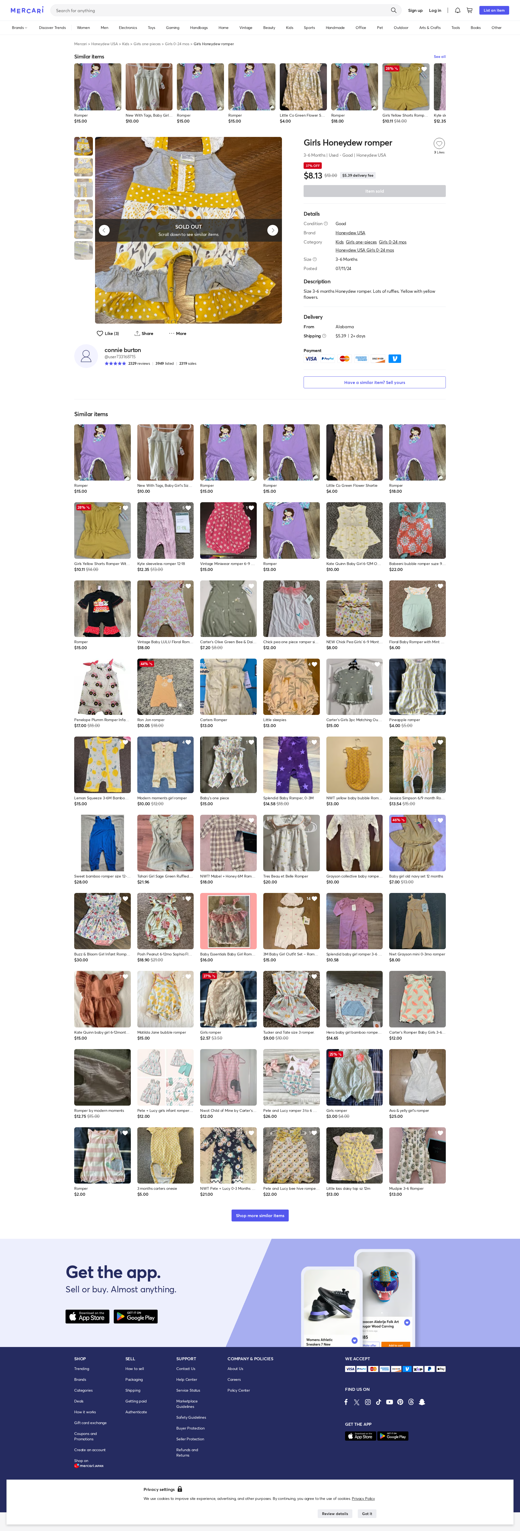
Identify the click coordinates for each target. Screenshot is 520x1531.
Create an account (90, 1449)
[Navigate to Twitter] (357, 1402)
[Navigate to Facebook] (346, 1402)
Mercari (80, 43)
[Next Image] (272, 230)
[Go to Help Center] (326, 223)
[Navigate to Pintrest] (400, 1402)
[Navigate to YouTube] (389, 1402)
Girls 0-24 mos (177, 43)
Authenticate (136, 1411)
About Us (235, 1368)
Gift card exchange (90, 1422)
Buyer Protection (190, 1428)
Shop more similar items (260, 1215)
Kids (125, 43)
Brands (80, 1379)
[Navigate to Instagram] (367, 1402)
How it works (85, 1411)
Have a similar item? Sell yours (374, 382)
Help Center (186, 1379)
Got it (367, 1513)
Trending (81, 1368)
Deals (78, 1401)
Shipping (132, 1390)
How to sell (134, 1368)
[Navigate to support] (350, 1369)
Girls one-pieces (147, 43)
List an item (494, 10)
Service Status (188, 1390)
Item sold (374, 191)
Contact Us (185, 1368)
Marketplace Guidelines (186, 1403)
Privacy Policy (363, 1498)
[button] (457, 10)
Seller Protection (190, 1438)
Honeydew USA (104, 43)
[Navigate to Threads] (411, 1402)
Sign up (415, 10)
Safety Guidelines (191, 1417)
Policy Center (238, 1390)
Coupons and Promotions (85, 1436)
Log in (435, 10)
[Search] (393, 10)
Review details (335, 1513)
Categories (83, 1390)
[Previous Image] (104, 230)
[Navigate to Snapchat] (422, 1402)
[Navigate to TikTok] (378, 1402)
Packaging (134, 1379)
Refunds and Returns (187, 1452)
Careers (234, 1379)
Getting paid (136, 1401)
